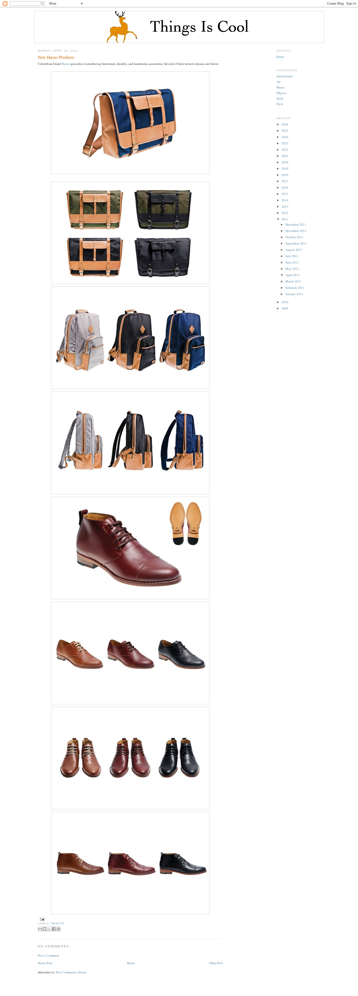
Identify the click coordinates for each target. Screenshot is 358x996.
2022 (285, 149)
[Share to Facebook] (53, 928)
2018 (285, 175)
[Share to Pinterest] (58, 928)
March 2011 (293, 281)
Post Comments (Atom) (71, 972)
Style (279, 104)
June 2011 (292, 262)
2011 (285, 219)
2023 (285, 143)
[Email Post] (41, 919)
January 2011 (294, 294)
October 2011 (294, 237)
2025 (285, 130)
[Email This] (40, 928)
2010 (285, 302)
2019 (285, 168)
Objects (57, 923)
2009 (285, 308)
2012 (285, 213)
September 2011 (296, 243)
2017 (285, 181)
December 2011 (295, 224)
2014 (285, 200)
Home (131, 963)
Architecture (284, 76)
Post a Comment (48, 955)
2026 (285, 124)
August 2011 (293, 249)
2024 (285, 137)
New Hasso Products (56, 57)
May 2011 (292, 268)
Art (278, 81)
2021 (285, 156)
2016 (285, 187)
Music (280, 87)
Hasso (65, 64)
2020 (285, 162)
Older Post (216, 963)
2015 (285, 194)
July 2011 (292, 256)
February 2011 (295, 287)
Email (280, 56)
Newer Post (45, 963)
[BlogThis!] (44, 928)
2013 (285, 206)
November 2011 (296, 231)
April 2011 (292, 275)
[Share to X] (49, 928)
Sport (279, 98)
